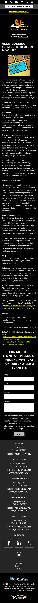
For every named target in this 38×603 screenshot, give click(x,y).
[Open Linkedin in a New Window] (19, 543)
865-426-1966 (24, 526)
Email (17, 2)
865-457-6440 (23, 37)
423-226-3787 (24, 507)
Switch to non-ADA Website (19, 6)
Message (7, 401)
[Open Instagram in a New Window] (19, 553)
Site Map (19, 569)
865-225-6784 (24, 488)
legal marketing (29, 588)
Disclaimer (19, 566)
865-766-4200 (24, 470)
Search (26, 2)
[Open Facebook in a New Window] (8, 543)
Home (6, 2)
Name (6, 375)
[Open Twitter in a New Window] (29, 543)
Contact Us (19, 563)
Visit (22, 2)
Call (11, 2)
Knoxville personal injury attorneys (19, 305)
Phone (7, 393)
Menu (31, 2)
